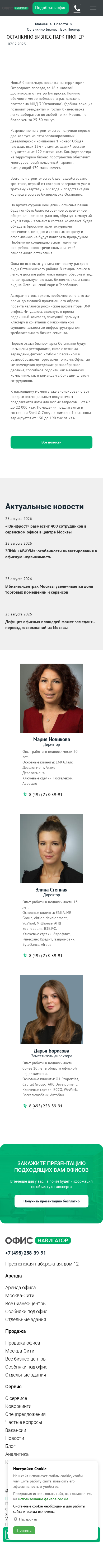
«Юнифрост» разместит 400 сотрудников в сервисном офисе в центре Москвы (45, 529)
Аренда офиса (20, 1287)
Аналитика (17, 1454)
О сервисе (16, 1398)
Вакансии (15, 1430)
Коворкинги (18, 1406)
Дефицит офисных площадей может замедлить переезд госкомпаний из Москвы (50, 624)
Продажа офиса (22, 1343)
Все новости (51, 442)
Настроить (28, 1519)
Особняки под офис (26, 1311)
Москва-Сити (19, 1295)
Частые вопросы (23, 1422)
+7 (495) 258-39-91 (25, 1253)
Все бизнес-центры (26, 1303)
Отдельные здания (25, 1319)
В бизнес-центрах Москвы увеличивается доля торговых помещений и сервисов (49, 589)
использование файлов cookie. (43, 1499)
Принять (24, 1530)
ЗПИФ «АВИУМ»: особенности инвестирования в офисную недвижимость (51, 553)
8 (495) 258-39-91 (46, 794)
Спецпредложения (25, 1414)
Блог (10, 1446)
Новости (14, 1438)
